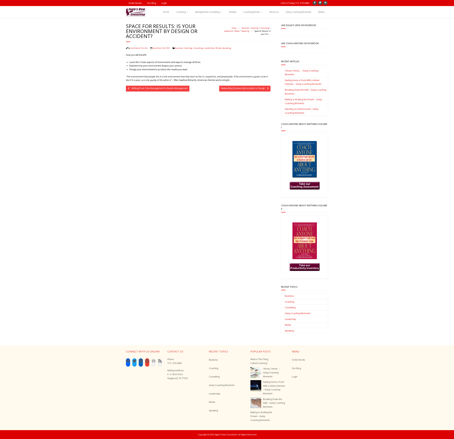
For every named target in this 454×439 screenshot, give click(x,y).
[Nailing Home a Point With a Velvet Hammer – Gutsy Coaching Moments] (255, 385)
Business (245, 28)
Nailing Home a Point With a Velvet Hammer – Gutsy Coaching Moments (303, 82)
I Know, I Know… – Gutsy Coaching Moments (301, 72)
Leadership (228, 31)
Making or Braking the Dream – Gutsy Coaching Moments (303, 101)
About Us (274, 11)
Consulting (264, 28)
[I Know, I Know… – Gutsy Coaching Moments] (255, 372)
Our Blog (151, 3)
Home (166, 11)
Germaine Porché (139, 48)
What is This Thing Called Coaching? (259, 361)
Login (164, 3)
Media (321, 11)
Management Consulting (207, 11)
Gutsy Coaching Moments (298, 11)
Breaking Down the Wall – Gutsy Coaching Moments (305, 91)
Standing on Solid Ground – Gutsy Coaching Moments (301, 110)
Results (232, 11)
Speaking (245, 31)
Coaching (181, 11)
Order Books (135, 3)
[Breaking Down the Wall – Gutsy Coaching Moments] (255, 402)
